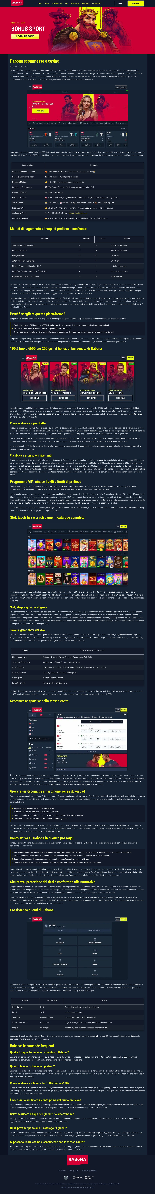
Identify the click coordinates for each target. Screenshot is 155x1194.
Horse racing (96, 3)
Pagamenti (85, 3)
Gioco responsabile (89, 1171)
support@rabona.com (78, 213)
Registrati (136, 3)
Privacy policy (74, 1171)
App (66, 3)
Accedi (120, 3)
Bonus (47, 3)
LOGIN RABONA (25, 36)
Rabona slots (75, 3)
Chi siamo (62, 1171)
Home (40, 3)
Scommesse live (57, 3)
